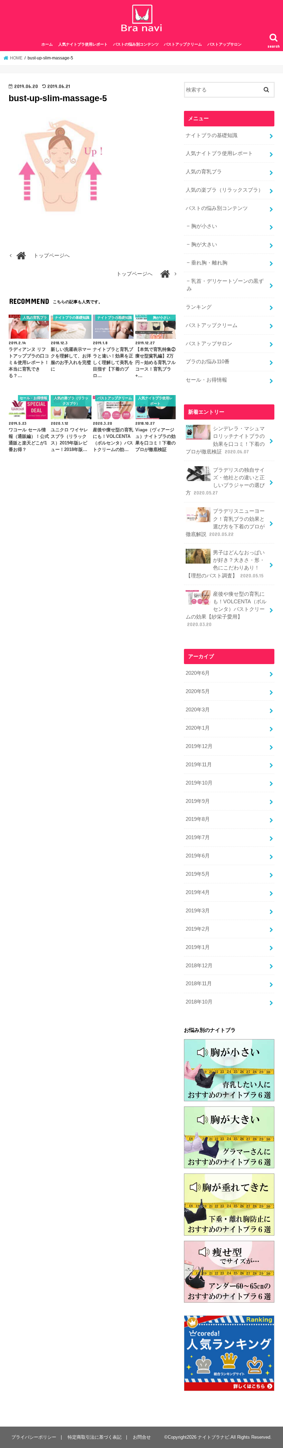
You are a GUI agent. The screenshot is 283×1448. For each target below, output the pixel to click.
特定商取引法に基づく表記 (94, 1437)
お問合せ (142, 1437)
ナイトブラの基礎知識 (211, 135)
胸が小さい (204, 226)
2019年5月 (198, 874)
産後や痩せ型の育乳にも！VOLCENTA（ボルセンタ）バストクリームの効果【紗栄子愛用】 (226, 609)
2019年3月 (198, 910)
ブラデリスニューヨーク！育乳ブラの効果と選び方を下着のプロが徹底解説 (225, 522)
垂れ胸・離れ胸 (209, 263)
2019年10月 (199, 783)
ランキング (199, 307)
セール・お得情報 (206, 380)
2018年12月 (199, 965)
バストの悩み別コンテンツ (136, 44)
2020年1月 (198, 728)
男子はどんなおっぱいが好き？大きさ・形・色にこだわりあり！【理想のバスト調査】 (225, 564)
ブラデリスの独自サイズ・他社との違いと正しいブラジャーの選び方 (225, 481)
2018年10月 (199, 1002)
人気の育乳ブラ (204, 171)
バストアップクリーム (183, 44)
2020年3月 (198, 709)
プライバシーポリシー (33, 1437)
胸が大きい (204, 244)
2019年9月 (198, 801)
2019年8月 (198, 819)
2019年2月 (198, 929)
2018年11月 (199, 983)
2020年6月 (198, 673)
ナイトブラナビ (213, 1437)
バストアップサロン (224, 44)
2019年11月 (199, 764)
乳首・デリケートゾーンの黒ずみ (225, 284)
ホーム (47, 44)
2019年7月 (198, 837)
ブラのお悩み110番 (208, 361)
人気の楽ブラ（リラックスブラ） (224, 190)
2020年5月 (198, 691)
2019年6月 (198, 856)
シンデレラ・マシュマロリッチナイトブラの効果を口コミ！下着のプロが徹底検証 (225, 440)
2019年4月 (198, 892)
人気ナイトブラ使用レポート (83, 44)
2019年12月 (199, 746)
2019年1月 (198, 947)
